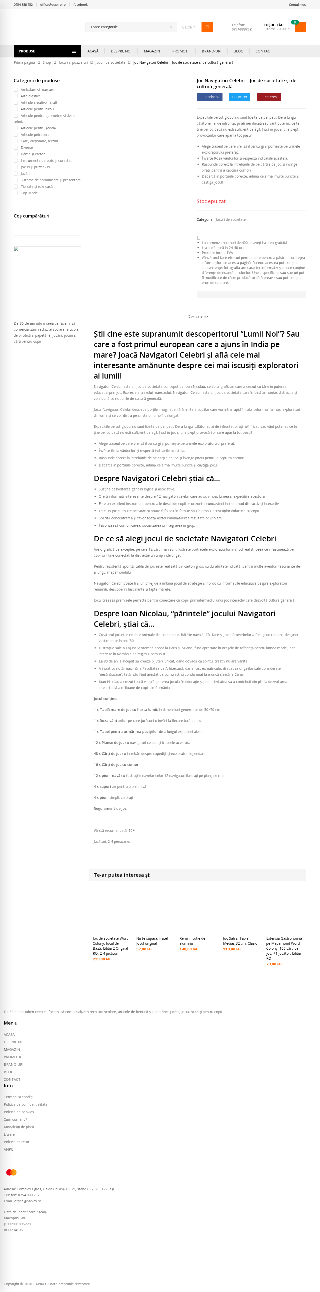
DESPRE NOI (121, 51)
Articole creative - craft (39, 102)
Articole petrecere (35, 134)
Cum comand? (15, 1119)
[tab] (198, 318)
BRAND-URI (211, 51)
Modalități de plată (19, 1126)
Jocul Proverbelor (237, 634)
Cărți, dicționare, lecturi (39, 141)
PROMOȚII (181, 51)
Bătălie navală (192, 634)
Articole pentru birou (37, 109)
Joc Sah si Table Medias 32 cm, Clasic (240, 941)
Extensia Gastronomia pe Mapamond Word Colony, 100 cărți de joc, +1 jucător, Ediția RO (284, 948)
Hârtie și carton (33, 154)
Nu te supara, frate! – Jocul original (153, 941)
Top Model (29, 193)
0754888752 (242, 29)
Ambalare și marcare (37, 89)
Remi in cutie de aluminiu (192, 941)
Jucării (25, 173)
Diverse (27, 147)
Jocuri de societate (111, 62)
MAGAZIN (152, 51)
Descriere (197, 316)
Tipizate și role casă (37, 186)
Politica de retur (16, 1141)
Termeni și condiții (18, 1096)
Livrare (9, 1134)
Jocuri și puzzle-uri (73, 62)
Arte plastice (31, 96)
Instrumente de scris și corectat (46, 160)
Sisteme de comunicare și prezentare (51, 180)
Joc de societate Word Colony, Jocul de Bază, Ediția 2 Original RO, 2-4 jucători (110, 946)
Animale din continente (160, 634)
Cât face (212, 634)
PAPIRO (39, 1284)
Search (207, 27)
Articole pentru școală (38, 128)
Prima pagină (24, 62)
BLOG (238, 51)
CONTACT (264, 51)
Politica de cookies (19, 1111)
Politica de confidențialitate (26, 1104)
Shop (47, 62)
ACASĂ (93, 51)
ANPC (8, 1149)
